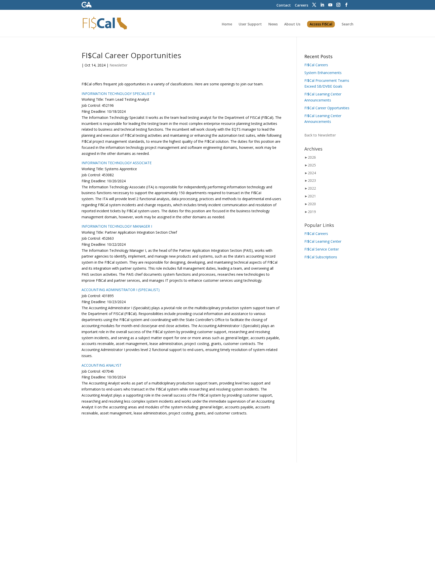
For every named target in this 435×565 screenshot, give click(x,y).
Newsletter (118, 65)
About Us (292, 24)
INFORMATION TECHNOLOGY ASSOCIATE (117, 162)
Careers (301, 5)
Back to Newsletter (320, 135)
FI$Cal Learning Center (322, 241)
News (273, 24)
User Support (250, 24)
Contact (283, 5)
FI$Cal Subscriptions (320, 257)
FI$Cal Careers (316, 64)
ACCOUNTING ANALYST (102, 365)
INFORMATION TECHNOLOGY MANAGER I (117, 226)
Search (347, 24)
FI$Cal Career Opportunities (326, 107)
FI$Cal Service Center (321, 249)
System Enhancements (323, 72)
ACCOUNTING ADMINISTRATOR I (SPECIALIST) (121, 289)
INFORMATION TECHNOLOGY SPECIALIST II (118, 93)
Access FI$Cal (321, 24)
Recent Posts (318, 56)
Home (227, 24)
